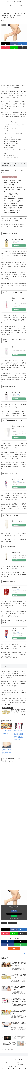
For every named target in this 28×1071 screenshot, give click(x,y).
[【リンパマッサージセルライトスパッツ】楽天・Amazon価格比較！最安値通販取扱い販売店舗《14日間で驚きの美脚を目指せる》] (18, 726)
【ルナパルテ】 (16, 347)
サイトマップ (8, 1064)
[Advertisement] (14, 68)
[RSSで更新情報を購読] (14, 948)
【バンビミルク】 (16, 392)
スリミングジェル (22, 923)
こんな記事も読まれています (11, 157)
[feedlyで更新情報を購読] (20, 944)
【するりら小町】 (16, 552)
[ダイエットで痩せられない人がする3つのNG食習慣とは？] (6, 726)
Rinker (18, 241)
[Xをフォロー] (20, 941)
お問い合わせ (20, 1062)
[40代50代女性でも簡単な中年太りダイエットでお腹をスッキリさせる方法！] (6, 745)
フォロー (15, 910)
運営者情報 (20, 1064)
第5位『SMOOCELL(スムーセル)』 (13, 139)
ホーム (7, 1062)
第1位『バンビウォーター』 (11, 128)
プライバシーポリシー (14, 1066)
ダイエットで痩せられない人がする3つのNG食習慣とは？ (6, 732)
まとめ (5, 153)
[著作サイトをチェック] (7, 941)
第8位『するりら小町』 (10, 145)
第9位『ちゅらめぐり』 (10, 147)
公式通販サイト (16, 245)
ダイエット (5, 923)
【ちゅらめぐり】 (16, 587)
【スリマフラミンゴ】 (17, 479)
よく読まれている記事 (10, 155)
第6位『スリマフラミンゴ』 (11, 141)
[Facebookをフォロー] (7, 944)
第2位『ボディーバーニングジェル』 (13, 131)
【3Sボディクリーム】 (18, 521)
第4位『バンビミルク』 (10, 137)
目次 (12, 122)
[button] (22, 47)
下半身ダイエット (12, 923)
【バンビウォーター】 (17, 239)
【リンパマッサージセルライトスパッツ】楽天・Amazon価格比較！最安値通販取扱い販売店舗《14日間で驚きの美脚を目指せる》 (18, 735)
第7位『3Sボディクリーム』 (11, 143)
